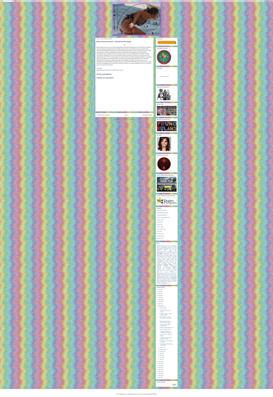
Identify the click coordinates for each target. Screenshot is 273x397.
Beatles (158, 248)
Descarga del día (172, 252)
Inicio (126, 115)
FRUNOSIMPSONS (161, 212)
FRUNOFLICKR (160, 210)
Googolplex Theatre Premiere (169, 263)
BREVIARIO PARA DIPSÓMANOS (110, 70)
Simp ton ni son (168, 277)
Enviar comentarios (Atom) (128, 119)
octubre (161, 347)
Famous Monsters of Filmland (170, 256)
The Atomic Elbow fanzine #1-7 (166, 327)
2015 (159, 301)
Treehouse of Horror (172, 281)
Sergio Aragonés (160, 277)
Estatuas (161, 256)
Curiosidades (160, 252)
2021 (159, 289)
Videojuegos (159, 236)
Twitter (158, 283)
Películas (159, 219)
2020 (159, 291)
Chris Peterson (173, 249)
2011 (159, 363)
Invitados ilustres (168, 264)
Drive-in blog (164, 255)
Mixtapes (174, 268)
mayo (161, 357)
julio (161, 353)
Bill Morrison (167, 248)
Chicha (166, 249)
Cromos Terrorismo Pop (170, 250)
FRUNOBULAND (160, 215)
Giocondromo (166, 262)
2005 (159, 375)
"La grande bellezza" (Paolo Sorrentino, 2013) (165, 338)
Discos (121, 70)
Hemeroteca (159, 264)
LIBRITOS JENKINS (162, 266)
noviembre (162, 308)
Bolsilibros (159, 238)
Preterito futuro (173, 274)
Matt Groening (167, 268)
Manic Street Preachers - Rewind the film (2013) (165, 322)
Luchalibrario (168, 267)
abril (161, 359)
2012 (159, 361)
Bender (162, 248)
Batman (175, 246)
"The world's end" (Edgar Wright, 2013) (165, 325)
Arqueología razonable (166, 246)
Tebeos (158, 224)
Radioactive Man (161, 276)
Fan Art (174, 258)
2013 (159, 305)
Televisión (159, 233)
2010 (159, 365)
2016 (159, 299)
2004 (159, 377)
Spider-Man (164, 281)
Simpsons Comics (166, 278)
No (158, 272)
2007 (159, 371)
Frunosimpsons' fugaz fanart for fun (167, 260)
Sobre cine (170, 280)
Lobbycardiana (173, 266)
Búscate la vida (173, 248)
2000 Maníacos (160, 245)
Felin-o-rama (174, 259)
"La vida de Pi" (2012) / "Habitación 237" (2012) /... (166, 332)
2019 (159, 293)
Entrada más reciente (103, 115)
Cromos (158, 250)
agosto (161, 351)
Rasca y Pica (169, 276)
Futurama (159, 262)
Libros (158, 222)
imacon (139, 394)
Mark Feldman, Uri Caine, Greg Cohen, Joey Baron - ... (165, 318)
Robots (175, 276)
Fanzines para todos (163, 259)
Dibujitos (160, 254)
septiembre (162, 349)
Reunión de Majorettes (162, 217)
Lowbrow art (160, 267)
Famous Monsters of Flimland (164, 258)
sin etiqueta (164, 283)
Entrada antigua (147, 115)
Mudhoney (167, 270)
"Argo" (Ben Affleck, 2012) (165, 329)
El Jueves (170, 255)
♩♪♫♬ (168, 283)
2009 (159, 367)
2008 (159, 369)
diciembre (162, 307)
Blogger (155, 394)
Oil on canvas (164, 271)
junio (161, 355)
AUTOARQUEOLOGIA (168, 245)
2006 (159, 373)
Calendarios (159, 249)
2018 (159, 295)
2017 (159, 297)
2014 (159, 303)
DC (165, 252)
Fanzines (159, 226)
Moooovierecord (160, 270)
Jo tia (175, 264)
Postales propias (165, 274)
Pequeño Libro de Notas (169, 273)
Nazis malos (173, 270)
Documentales (160, 229)
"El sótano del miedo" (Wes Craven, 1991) (165, 314)
